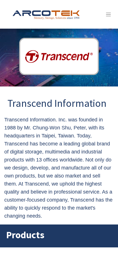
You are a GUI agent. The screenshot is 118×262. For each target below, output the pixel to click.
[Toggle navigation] (108, 14)
